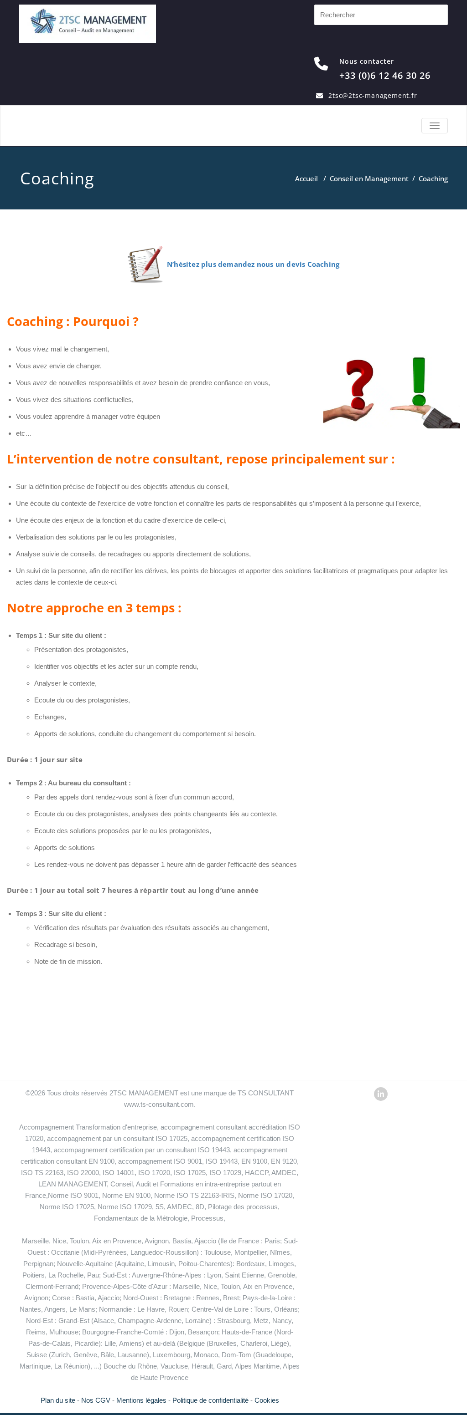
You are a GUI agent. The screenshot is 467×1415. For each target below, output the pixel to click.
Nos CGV (95, 1400)
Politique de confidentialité (210, 1400)
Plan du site (58, 1400)
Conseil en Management (369, 178)
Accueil (306, 178)
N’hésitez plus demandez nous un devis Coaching (253, 264)
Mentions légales (141, 1400)
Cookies (266, 1400)
